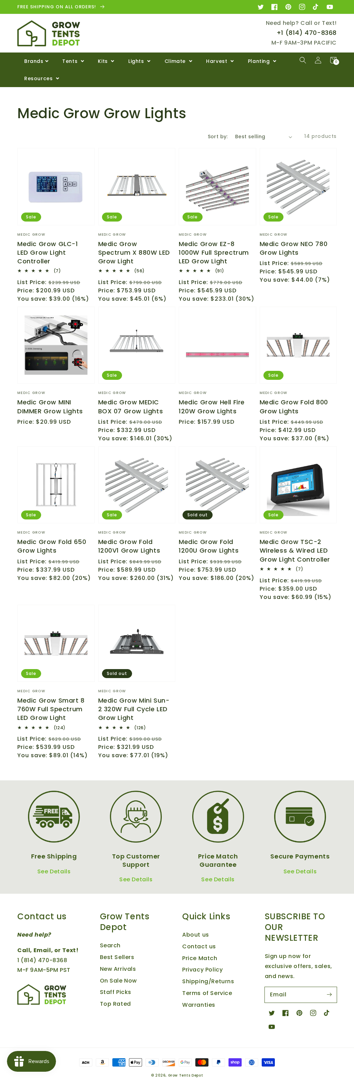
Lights (137, 61)
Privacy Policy (202, 970)
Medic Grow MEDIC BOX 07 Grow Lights (130, 406)
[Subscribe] (329, 994)
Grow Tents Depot (185, 1075)
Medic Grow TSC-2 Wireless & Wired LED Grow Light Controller (295, 550)
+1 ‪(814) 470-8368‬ (307, 32)
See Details (54, 871)
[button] (302, 60)
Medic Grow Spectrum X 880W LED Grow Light (134, 252)
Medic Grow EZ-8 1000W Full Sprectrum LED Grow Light (214, 252)
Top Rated (115, 1004)
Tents (70, 61)
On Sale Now (118, 981)
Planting (259, 61)
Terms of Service (207, 993)
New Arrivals (118, 969)
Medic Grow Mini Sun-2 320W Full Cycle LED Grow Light (134, 709)
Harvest (217, 61)
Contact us (199, 946)
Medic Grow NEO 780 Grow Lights (294, 248)
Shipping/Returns (208, 981)
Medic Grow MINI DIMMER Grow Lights (50, 406)
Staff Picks (116, 992)
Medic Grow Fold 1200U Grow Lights (209, 546)
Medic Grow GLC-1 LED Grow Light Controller (47, 252)
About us (195, 935)
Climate (176, 61)
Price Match (199, 958)
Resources (39, 78)
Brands (34, 61)
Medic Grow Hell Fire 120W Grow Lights (212, 406)
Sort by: (218, 136)
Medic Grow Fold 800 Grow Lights (294, 406)
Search (110, 945)
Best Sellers (117, 957)
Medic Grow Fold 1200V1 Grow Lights (129, 546)
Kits (103, 61)
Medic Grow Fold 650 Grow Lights (51, 546)
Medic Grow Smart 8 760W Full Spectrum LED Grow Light (51, 709)
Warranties (198, 1005)
